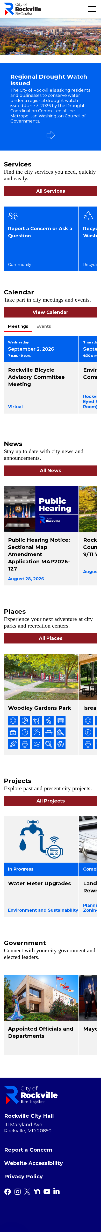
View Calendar (50, 312)
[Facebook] (7, 1191)
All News (50, 470)
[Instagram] (17, 1191)
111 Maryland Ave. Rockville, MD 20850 (28, 1128)
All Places (50, 638)
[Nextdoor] (37, 1191)
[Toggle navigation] (92, 9)
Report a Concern (28, 1150)
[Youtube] (47, 1191)
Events (44, 326)
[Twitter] (27, 1191)
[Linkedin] (56, 1191)
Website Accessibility (33, 1163)
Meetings (18, 326)
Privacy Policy (23, 1176)
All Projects (51, 801)
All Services (50, 191)
